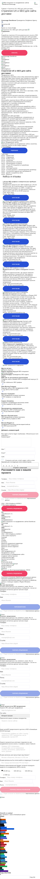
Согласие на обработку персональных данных (17, 579)
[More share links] (14, 366)
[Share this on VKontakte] (2, 366)
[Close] (0, 818)
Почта (3, 486)
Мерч (3, 548)
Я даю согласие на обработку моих (20, 499)
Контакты (4, 542)
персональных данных (32, 611)
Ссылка (3, 490)
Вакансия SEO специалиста (9, 545)
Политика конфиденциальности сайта (13, 578)
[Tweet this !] (4, 366)
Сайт (2, 456)
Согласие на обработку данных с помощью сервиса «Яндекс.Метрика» (18, 580)
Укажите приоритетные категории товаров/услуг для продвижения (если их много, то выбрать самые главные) (17, 743)
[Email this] (12, 366)
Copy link (32, 877)
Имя (3, 449)
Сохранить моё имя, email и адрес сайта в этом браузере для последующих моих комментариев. (18, 461)
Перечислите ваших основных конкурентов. (13, 718)
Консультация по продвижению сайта (12, 554)
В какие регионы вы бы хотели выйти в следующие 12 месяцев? (19, 760)
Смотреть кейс (7, 183)
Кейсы (3, 538)
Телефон (4, 479)
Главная (3, 8)
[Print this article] (10, 366)
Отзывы (3, 540)
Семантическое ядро (7, 557)
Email (3, 453)
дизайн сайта (12, 111)
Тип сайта (3, 713)
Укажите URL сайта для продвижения (11, 708)
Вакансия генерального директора (12, 543)
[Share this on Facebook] (3, 366)
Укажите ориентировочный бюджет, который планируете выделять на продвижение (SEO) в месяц (17, 766)
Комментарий (6, 437)
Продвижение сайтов (7, 552)
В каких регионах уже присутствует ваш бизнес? (14, 755)
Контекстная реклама (8, 559)
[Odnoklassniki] (6, 366)
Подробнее (14, 150)
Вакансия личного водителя (9, 546)
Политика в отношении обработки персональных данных (18, 577)
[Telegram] (7, 366)
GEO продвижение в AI (8, 551)
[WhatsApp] (9, 366)
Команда (4, 537)
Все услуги (4, 549)
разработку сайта (29, 106)
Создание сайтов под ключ (9, 556)
